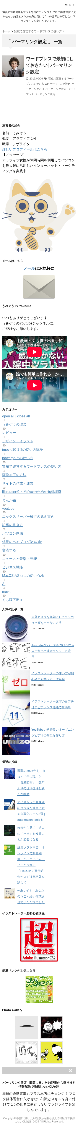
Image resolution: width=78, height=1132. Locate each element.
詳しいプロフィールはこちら (24, 149)
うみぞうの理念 (14, 424)
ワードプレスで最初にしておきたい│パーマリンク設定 (50, 65)
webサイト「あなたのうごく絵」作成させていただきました (31, 896)
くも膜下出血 (12, 600)
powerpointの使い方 (17, 458)
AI (3, 584)
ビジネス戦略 (12, 567)
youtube (8, 508)
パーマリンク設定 (56, 89)
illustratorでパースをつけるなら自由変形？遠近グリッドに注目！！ (52, 650)
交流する (9, 550)
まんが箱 (9, 500)
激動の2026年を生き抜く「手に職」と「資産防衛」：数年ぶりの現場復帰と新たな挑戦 (31, 782)
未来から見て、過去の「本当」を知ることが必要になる (31, 833)
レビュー (9, 433)
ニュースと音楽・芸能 (19, 559)
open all (8, 416)
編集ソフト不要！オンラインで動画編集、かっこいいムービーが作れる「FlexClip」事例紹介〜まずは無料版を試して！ (31, 865)
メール (29, 268)
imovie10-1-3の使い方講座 (22, 449)
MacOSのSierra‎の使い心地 (23, 575)
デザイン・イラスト (17, 441)
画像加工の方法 (14, 475)
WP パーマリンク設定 (57, 83)
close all (23, 416)
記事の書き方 (12, 525)
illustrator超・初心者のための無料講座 (31, 492)
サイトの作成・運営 (17, 483)
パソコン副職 (12, 533)
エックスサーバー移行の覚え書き (28, 516)
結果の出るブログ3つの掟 (22, 542)
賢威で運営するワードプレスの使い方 (31, 466)
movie (6, 592)
